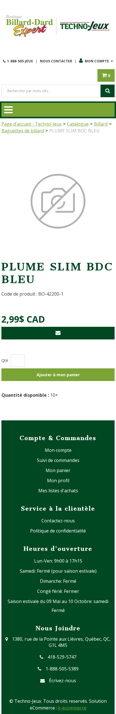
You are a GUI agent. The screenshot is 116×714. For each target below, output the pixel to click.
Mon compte (97, 61)
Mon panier (58, 470)
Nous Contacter (56, 61)
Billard (101, 124)
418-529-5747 (62, 657)
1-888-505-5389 (62, 669)
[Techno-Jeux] (58, 26)
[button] (106, 75)
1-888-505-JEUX (20, 61)
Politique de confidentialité (58, 531)
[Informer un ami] (58, 333)
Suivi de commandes (58, 460)
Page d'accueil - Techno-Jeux (31, 124)
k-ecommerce (72, 708)
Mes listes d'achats (58, 491)
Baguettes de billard (22, 131)
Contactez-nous (58, 521)
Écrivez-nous (62, 680)
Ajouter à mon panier (58, 374)
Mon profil (58, 480)
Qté (4, 360)
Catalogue (78, 124)
